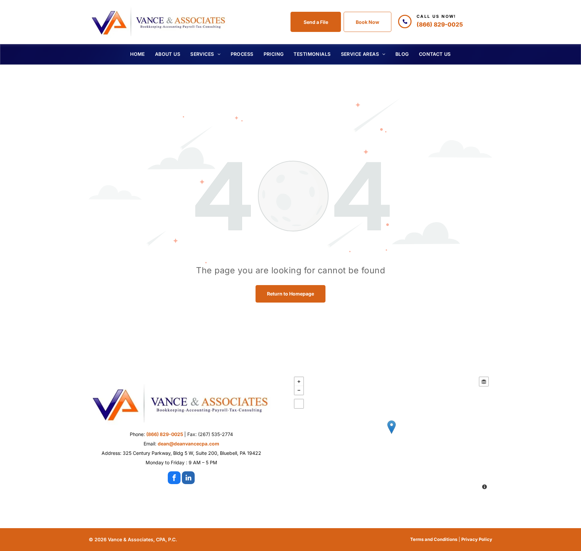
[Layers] (483, 381)
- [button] (299, 390)
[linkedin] (188, 478)
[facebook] (174, 478)
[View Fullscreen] (299, 403)
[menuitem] (137, 54)
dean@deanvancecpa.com (188, 443)
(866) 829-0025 (440, 24)
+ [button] (299, 381)
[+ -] (391, 434)
